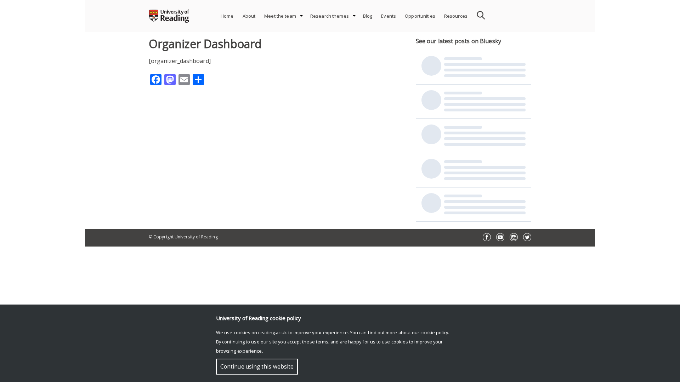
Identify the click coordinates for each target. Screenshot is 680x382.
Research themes (329, 16)
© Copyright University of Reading (183, 237)
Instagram (514, 237)
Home (227, 16)
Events (388, 16)
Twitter (527, 237)
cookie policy (434, 332)
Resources (456, 16)
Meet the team (280, 16)
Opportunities (420, 16)
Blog (368, 16)
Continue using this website (257, 366)
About (249, 16)
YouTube (500, 237)
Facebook (487, 237)
